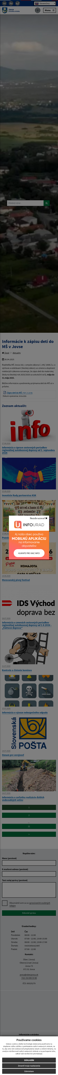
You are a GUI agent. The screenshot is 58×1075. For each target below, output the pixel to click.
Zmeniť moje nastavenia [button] (29, 1066)
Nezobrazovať (37, 518)
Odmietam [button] (29, 1071)
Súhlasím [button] (29, 1060)
